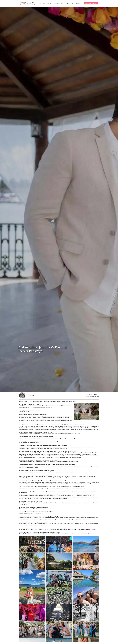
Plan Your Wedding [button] (45, 3)
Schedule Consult (91, 3)
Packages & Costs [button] (58, 3)
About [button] (78, 3)
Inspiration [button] (70, 3)
